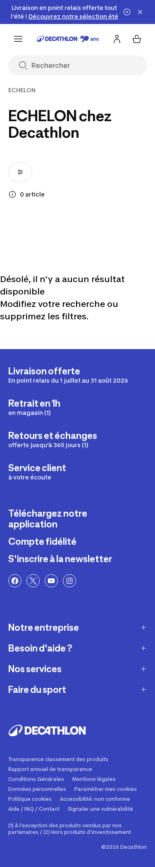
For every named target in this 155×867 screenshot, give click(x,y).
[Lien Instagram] (69, 580)
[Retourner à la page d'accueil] (68, 39)
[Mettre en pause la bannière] (127, 12)
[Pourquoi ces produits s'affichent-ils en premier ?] (12, 194)
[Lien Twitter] (33, 580)
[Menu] (18, 39)
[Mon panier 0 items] (137, 39)
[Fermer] (140, 12)
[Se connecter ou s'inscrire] (117, 39)
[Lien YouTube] (51, 580)
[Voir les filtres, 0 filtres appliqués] (20, 172)
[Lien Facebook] (14, 580)
